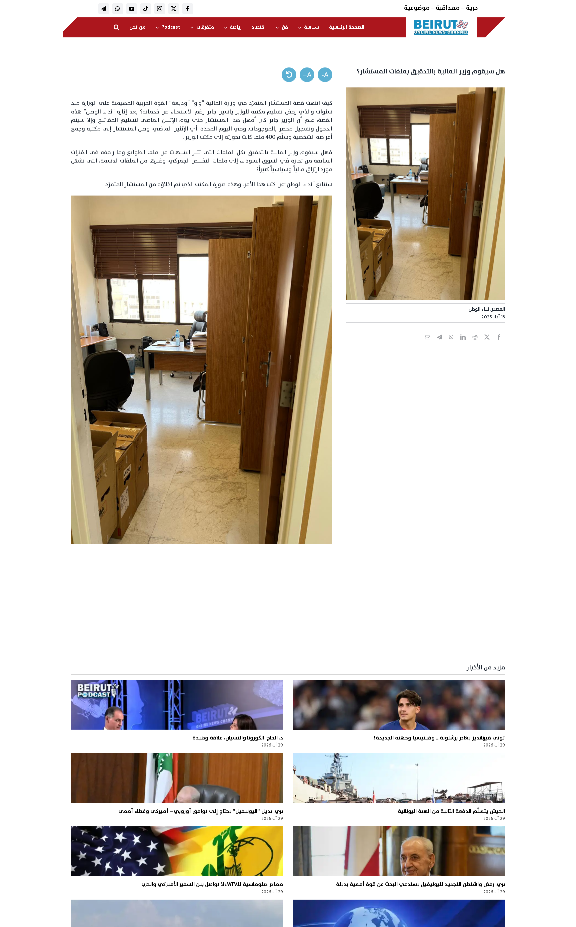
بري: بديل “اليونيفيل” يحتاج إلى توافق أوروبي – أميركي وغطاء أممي (200, 811)
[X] (487, 344)
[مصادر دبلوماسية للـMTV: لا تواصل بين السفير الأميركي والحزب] (177, 851)
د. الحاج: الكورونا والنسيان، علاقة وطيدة (237, 737)
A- (325, 74)
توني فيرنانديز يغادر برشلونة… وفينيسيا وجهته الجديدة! (439, 737)
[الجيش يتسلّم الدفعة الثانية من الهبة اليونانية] (399, 778)
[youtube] (131, 8)
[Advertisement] (305, 607)
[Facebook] (499, 344)
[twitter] (173, 8)
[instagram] (159, 8)
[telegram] (103, 8)
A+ (307, 74)
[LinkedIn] (463, 344)
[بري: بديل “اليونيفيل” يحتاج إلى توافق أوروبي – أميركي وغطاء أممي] (177, 778)
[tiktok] (145, 8)
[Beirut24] (441, 21)
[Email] (428, 344)
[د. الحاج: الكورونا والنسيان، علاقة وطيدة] (177, 705)
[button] (116, 27)
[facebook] (187, 8)
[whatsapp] (117, 8)
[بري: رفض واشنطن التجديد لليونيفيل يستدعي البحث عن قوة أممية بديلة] (399, 851)
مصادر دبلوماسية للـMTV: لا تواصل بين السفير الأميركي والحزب (212, 884)
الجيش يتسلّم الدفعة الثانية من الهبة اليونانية (451, 811)
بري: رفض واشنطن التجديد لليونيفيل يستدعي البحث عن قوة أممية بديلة (420, 884)
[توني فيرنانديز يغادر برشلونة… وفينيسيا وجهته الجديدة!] (399, 705)
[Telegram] (440, 344)
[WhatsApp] (451, 344)
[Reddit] (475, 344)
